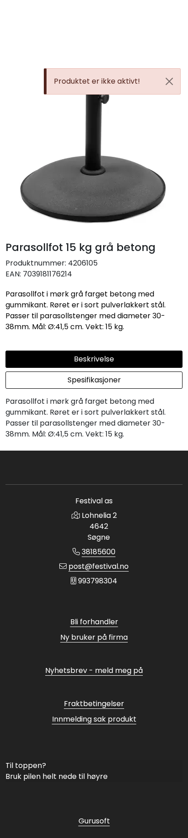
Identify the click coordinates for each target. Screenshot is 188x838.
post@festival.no (98, 566)
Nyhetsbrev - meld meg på (94, 670)
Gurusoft (94, 821)
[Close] (169, 81)
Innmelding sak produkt (94, 719)
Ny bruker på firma (94, 637)
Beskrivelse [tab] (94, 359)
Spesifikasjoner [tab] (94, 380)
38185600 (98, 552)
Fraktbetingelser (94, 703)
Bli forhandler (94, 622)
